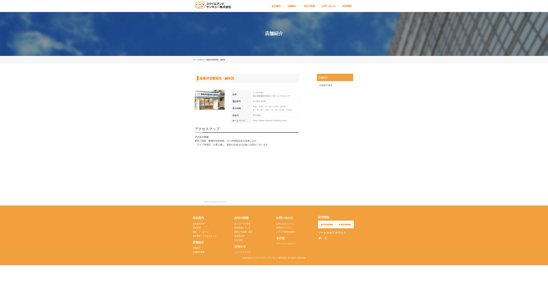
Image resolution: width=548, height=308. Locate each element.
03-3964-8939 (259, 101)
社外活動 (238, 240)
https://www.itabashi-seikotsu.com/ (270, 120)
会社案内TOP (199, 223)
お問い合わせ (329, 6)
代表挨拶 (197, 227)
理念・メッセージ (201, 231)
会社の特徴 (241, 218)
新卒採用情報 (327, 224)
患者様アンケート (284, 227)
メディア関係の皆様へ (286, 231)
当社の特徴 (309, 6)
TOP (194, 59)
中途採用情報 (345, 224)
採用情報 (346, 6)
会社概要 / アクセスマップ (204, 236)
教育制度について (242, 227)
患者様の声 (239, 236)
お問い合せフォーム (285, 223)
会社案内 (276, 6)
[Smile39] (213, 6)
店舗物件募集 (326, 85)
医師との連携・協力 (243, 231)
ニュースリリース (242, 252)
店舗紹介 (292, 6)
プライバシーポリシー (286, 243)
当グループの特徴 (242, 223)
